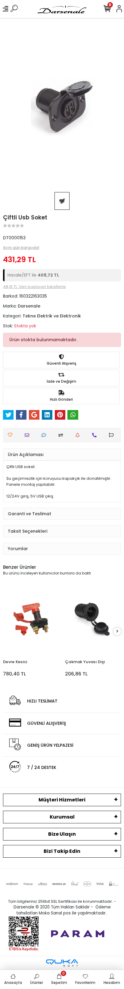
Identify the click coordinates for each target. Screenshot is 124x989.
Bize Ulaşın (62, 834)
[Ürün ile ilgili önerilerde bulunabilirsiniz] (112, 435)
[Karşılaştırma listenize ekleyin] (62, 435)
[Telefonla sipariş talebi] (96, 435)
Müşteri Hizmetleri (62, 799)
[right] (117, 631)
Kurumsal (62, 816)
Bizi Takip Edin (62, 851)
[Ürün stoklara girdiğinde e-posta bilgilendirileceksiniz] (79, 435)
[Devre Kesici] (31, 619)
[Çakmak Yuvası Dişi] (93, 619)
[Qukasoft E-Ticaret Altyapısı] (62, 963)
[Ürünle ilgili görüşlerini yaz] (45, 435)
